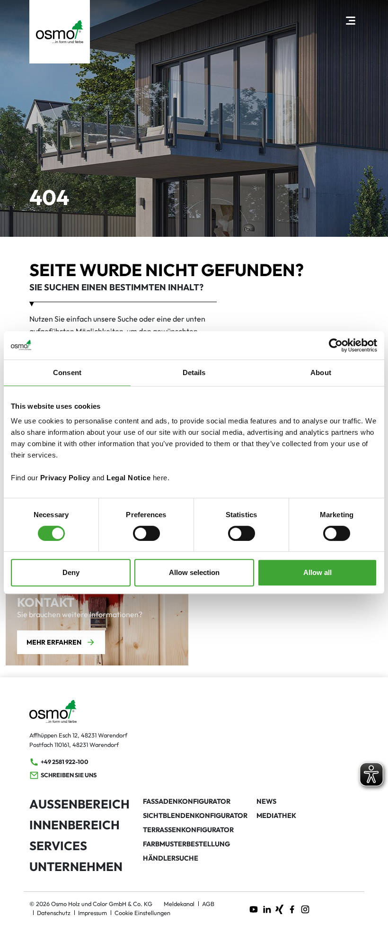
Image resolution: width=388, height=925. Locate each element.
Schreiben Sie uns (69, 775)
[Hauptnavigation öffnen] (350, 20)
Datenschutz (54, 912)
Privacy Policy (65, 478)
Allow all (317, 572)
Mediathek (276, 815)
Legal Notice (128, 478)
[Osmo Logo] (59, 32)
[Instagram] (305, 908)
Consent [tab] (67, 372)
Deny (70, 572)
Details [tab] (194, 372)
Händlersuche (170, 858)
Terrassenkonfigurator (188, 830)
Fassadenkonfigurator (186, 801)
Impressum (92, 912)
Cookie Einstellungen (142, 912)
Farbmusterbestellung (186, 844)
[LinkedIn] (267, 908)
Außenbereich (79, 804)
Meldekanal (179, 903)
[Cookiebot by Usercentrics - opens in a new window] (335, 345)
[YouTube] (253, 908)
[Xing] (279, 908)
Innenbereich (74, 825)
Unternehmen (76, 866)
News (266, 801)
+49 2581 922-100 (64, 761)
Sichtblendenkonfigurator (195, 815)
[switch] (146, 533)
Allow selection (194, 572)
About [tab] (320, 372)
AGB (208, 903)
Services (58, 845)
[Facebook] (292, 908)
